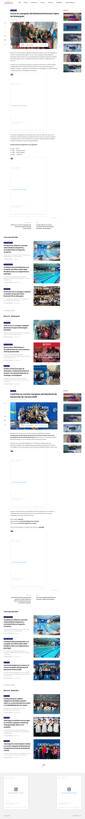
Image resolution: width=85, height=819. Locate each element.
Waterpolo (13, 10)
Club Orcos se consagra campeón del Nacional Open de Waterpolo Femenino (16, 328)
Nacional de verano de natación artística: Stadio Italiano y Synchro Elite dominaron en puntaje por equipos (21, 600)
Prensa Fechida (29, 45)
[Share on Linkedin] (5, 44)
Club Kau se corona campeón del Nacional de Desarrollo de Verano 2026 (20, 226)
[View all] (72, 17)
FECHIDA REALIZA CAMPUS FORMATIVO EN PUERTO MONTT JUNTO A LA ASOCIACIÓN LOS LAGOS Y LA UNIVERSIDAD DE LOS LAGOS (17, 702)
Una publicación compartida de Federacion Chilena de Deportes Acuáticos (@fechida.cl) (29, 130)
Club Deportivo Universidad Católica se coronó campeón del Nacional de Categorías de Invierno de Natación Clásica (17, 747)
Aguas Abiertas (8, 242)
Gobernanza (59, 2)
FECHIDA (25, 2)
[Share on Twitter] (5, 36)
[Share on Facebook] (5, 32)
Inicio (19, 2)
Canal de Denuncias (70, 2)
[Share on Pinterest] (5, 40)
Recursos (50, 2)
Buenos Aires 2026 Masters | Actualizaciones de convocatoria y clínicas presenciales (17, 349)
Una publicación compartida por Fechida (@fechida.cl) (69, 807)
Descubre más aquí (77, 815)
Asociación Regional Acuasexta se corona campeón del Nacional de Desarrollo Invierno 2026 (16, 667)
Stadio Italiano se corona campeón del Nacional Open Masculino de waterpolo (45, 226)
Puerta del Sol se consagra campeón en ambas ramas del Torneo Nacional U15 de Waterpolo (17, 294)
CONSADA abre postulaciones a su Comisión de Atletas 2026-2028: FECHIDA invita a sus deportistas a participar (16, 270)
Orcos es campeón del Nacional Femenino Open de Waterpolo (46, 598)
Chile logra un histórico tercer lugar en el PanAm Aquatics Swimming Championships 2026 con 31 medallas (17, 724)
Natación (6, 365)
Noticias (42, 2)
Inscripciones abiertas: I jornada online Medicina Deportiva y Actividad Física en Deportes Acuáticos (15, 249)
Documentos (34, 2)
